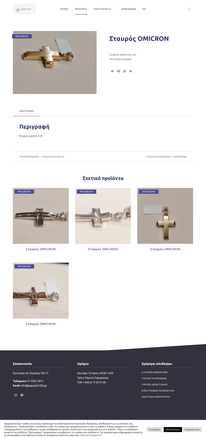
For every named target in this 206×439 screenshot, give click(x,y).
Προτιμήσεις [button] (154, 429)
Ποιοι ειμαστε (102, 9)
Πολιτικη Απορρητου (156, 396)
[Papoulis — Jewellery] (24, 9)
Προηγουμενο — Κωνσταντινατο (41, 156)
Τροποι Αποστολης (155, 384)
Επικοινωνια (128, 9)
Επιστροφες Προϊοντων (158, 390)
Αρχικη (64, 9)
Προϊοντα (81, 9)
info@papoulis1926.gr (34, 385)
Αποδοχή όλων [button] (173, 429)
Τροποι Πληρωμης (154, 378)
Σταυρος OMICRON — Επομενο (166, 156)
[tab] (26, 111)
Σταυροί (126, 59)
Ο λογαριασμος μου (155, 372)
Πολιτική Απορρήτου (91, 435)
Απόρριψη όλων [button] (192, 429)
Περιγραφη (26, 111)
